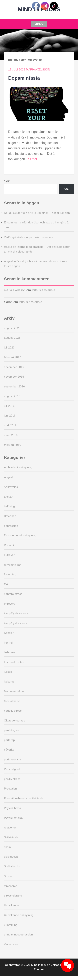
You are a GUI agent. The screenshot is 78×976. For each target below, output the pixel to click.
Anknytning (11, 486)
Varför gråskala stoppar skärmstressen (28, 237)
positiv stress (12, 778)
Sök (7, 181)
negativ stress (13, 710)
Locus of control (14, 662)
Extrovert (9, 554)
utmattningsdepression (18, 934)
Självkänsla (11, 837)
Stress (8, 876)
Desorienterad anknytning (20, 535)
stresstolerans (13, 895)
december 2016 (14, 367)
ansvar (8, 496)
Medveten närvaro (15, 691)
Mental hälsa (12, 701)
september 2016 (14, 386)
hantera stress (13, 593)
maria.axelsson (15, 290)
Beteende (10, 516)
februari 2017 (12, 357)
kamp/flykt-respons (16, 613)
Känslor (9, 632)
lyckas (8, 671)
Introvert (9, 603)
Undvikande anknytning (19, 915)
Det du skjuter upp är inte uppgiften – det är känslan (37, 212)
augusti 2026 (12, 328)
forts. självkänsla (43, 290)
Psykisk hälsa (12, 808)
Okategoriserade (14, 720)
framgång (10, 574)
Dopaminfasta (24, 78)
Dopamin (9, 545)
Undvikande (11, 905)
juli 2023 (9, 347)
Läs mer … (33, 159)
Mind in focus (39, 964)
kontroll (8, 642)
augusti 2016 (12, 396)
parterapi (9, 740)
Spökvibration (12, 866)
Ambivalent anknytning (18, 467)
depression (11, 525)
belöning (9, 506)
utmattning (10, 924)
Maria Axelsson (38, 69)
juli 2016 (9, 406)
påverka (9, 749)
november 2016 (14, 376)
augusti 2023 (12, 337)
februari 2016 (12, 444)
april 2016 (10, 425)
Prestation (10, 788)
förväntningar (12, 564)
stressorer (10, 885)
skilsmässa (11, 856)
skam (7, 847)
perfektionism (12, 759)
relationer (10, 827)
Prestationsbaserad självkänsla (23, 798)
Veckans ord (12, 944)
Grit (6, 584)
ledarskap (10, 652)
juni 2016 (10, 415)
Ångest (8, 477)
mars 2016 (11, 435)
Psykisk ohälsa (13, 817)
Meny (39, 24)
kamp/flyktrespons (15, 623)
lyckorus (9, 681)
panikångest (11, 730)
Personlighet (12, 769)
